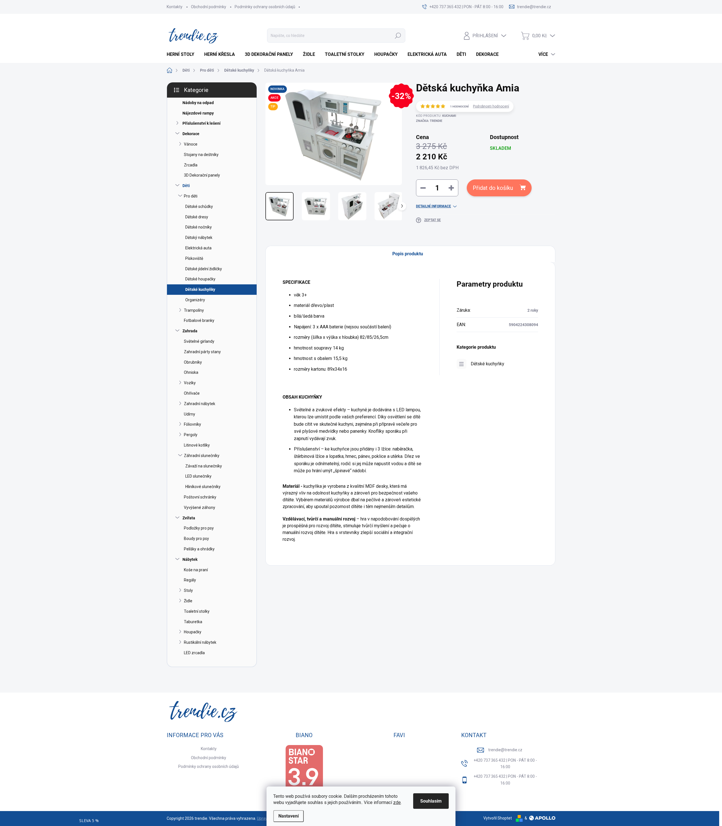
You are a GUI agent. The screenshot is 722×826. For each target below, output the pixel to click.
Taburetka (193, 622)
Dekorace (190, 133)
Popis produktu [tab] (407, 253)
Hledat (398, 35)
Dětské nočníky (198, 227)
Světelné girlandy (199, 341)
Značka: (429, 121)
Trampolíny (194, 310)
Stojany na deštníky (201, 154)
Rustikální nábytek (200, 642)
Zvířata (188, 518)
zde (397, 802)
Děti (186, 185)
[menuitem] (183, 54)
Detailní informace (433, 206)
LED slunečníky (198, 476)
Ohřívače (192, 393)
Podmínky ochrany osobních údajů (265, 7)
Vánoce (190, 144)
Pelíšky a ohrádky (199, 549)
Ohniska (191, 372)
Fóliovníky (192, 424)
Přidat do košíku (493, 187)
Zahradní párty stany (202, 352)
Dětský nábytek (198, 237)
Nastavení (288, 816)
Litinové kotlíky (197, 445)
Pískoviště (194, 258)
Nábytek (189, 559)
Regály (190, 580)
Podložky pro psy (199, 528)
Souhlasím (431, 801)
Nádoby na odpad (198, 102)
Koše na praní (196, 570)
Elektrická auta (198, 248)
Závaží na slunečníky (203, 466)
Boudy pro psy (196, 538)
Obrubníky (193, 362)
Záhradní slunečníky (201, 455)
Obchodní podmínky (208, 7)
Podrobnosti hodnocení (491, 106)
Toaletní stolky (197, 611)
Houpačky (192, 632)
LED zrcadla (194, 653)
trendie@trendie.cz (505, 750)
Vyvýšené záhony (199, 507)
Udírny (189, 414)
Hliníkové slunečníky (203, 486)
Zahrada (189, 331)
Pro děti (190, 196)
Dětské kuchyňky (200, 289)
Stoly (188, 590)
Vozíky (190, 383)
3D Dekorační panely (202, 175)
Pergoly (190, 434)
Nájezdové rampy (198, 113)
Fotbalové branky (199, 320)
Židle (188, 601)
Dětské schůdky (199, 206)
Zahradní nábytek (199, 403)
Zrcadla (190, 165)
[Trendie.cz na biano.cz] (304, 771)
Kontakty (174, 7)
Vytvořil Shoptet (497, 818)
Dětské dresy (196, 217)
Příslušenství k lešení (201, 123)
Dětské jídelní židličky (203, 269)
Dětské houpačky (200, 279)
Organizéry (195, 300)
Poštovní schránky (200, 497)
